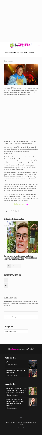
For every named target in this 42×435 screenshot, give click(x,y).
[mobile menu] (39, 45)
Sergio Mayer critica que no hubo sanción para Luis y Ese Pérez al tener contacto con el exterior (20, 258)
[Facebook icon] (19, 427)
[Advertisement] (21, 21)
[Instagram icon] (23, 427)
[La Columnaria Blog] (21, 45)
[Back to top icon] (21, 417)
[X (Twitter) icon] (21, 427)
